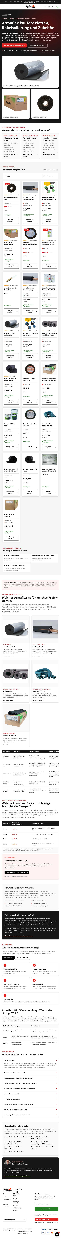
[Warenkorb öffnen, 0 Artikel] (56, 6)
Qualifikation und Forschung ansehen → (17, 1176)
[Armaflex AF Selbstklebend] (11, 233)
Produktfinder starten (38, 45)
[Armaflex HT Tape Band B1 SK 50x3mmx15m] (30, 369)
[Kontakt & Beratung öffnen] (49, 6)
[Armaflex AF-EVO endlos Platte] (11, 505)
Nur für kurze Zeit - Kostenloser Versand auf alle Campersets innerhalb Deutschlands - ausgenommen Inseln (30, 1)
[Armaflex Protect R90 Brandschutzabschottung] (49, 369)
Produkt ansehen (12, 220)
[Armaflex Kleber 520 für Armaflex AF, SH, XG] (49, 278)
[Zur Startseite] (30, 6)
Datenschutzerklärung (43, 1215)
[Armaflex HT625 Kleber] (11, 414)
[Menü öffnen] (4, 6)
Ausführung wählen (31, 220)
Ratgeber (15, 1199)
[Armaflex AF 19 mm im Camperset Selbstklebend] (30, 323)
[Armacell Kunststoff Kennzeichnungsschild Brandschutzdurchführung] (49, 459)
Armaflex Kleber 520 (22, 958)
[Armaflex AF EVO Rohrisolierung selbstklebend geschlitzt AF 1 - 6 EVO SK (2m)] (30, 187)
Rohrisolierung (6, 1199)
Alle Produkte (6, 1207)
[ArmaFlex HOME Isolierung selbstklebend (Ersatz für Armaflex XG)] (11, 323)
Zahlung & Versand (16, 1202)
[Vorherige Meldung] (4, 2)
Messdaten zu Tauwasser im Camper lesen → (19, 936)
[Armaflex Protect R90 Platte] (30, 459)
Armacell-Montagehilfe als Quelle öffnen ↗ (16, 876)
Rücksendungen (17, 1208)
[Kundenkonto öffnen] (52, 6)
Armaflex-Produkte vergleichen (14, 45)
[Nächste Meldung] (56, 2)
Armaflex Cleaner (8, 957)
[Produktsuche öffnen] (45, 6)
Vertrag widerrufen (46, 1219)
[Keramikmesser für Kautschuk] (11, 278)
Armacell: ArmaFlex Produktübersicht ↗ (17, 1137)
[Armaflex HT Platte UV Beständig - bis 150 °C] (11, 459)
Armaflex (5, 1197)
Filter (8, 176)
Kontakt (15, 1210)
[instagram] (17, 1192)
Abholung (16, 1205)
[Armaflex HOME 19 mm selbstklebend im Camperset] (49, 187)
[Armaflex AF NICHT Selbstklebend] (11, 369)
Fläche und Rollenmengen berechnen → (17, 872)
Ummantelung (6, 1204)
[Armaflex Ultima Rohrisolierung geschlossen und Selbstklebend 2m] (49, 414)
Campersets (6, 1202)
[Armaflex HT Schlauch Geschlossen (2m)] (49, 323)
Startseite (4, 14)
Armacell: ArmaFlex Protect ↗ (14, 1152)
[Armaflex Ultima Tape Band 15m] (30, 414)
